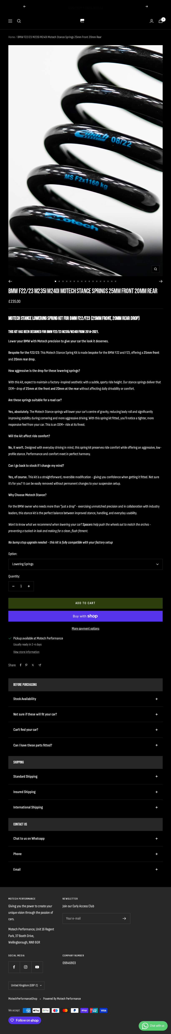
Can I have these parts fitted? (32, 745)
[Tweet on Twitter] (33, 665)
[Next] (161, 281)
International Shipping (28, 807)
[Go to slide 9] (85, 281)
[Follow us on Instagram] (25, 967)
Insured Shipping (24, 792)
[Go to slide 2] (59, 281)
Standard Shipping (25, 776)
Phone (17, 854)
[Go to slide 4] (66, 281)
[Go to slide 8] (81, 281)
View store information (26, 652)
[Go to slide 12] (96, 281)
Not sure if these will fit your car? (35, 714)
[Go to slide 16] (111, 281)
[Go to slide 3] (63, 281)
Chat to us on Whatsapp (29, 838)
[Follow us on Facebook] (14, 967)
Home (11, 37)
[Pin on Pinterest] (26, 665)
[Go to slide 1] (55, 281)
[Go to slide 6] (74, 281)
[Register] (124, 918)
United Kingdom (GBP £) (24, 985)
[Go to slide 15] (108, 281)
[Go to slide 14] (104, 281)
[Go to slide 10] (89, 281)
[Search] (19, 21)
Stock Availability (24, 699)
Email (17, 869)
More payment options (85, 628)
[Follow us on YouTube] (37, 967)
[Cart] (160, 21)
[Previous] (10, 281)
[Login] (151, 21)
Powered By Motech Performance (62, 999)
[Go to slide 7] (78, 281)
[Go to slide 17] (115, 281)
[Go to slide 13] (100, 281)
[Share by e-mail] (39, 665)
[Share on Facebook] (20, 665)
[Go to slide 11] (93, 281)
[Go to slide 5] (70, 281)
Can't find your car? (25, 729)
